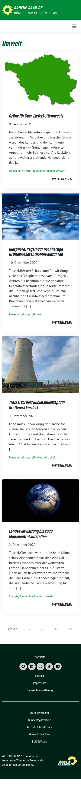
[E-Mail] (58, 666)
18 (70, 628)
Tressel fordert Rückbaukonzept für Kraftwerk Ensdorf (37, 405)
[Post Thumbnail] (40, 79)
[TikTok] (49, 666)
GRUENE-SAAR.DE (28, 7)
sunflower (31, 760)
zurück (12, 628)
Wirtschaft (50, 457)
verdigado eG (26, 764)
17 (56, 628)
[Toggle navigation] (74, 26)
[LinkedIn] (32, 666)
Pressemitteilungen (43, 171)
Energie (13, 596)
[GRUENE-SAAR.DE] (7, 10)
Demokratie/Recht (20, 171)
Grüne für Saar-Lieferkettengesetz (36, 115)
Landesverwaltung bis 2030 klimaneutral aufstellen (31, 534)
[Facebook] (23, 666)
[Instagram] (40, 666)
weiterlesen (62, 179)
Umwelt (60, 171)
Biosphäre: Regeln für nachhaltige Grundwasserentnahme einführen (36, 252)
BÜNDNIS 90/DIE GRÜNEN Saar (35, 13)
